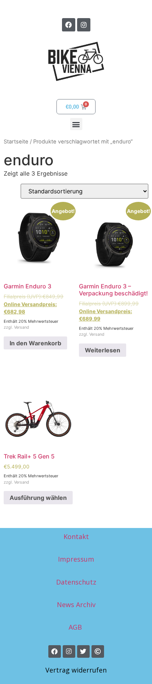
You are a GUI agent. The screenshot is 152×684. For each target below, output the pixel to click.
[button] (76, 124)
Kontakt (76, 536)
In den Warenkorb (35, 343)
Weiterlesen (102, 350)
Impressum (76, 559)
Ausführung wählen (38, 497)
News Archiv (76, 604)
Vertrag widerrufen (76, 670)
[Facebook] (68, 24)
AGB (76, 627)
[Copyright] (97, 651)
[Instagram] (83, 24)
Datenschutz (76, 582)
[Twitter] (83, 651)
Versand (21, 327)
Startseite (16, 141)
